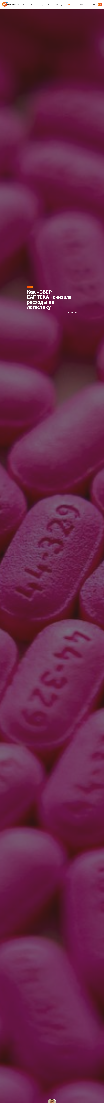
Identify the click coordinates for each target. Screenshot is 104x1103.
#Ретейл (26, 5)
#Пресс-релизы (73, 5)
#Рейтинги (50, 5)
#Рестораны (42, 5)
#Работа (82, 5)
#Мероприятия (61, 5)
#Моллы (33, 5)
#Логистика (30, 287)
